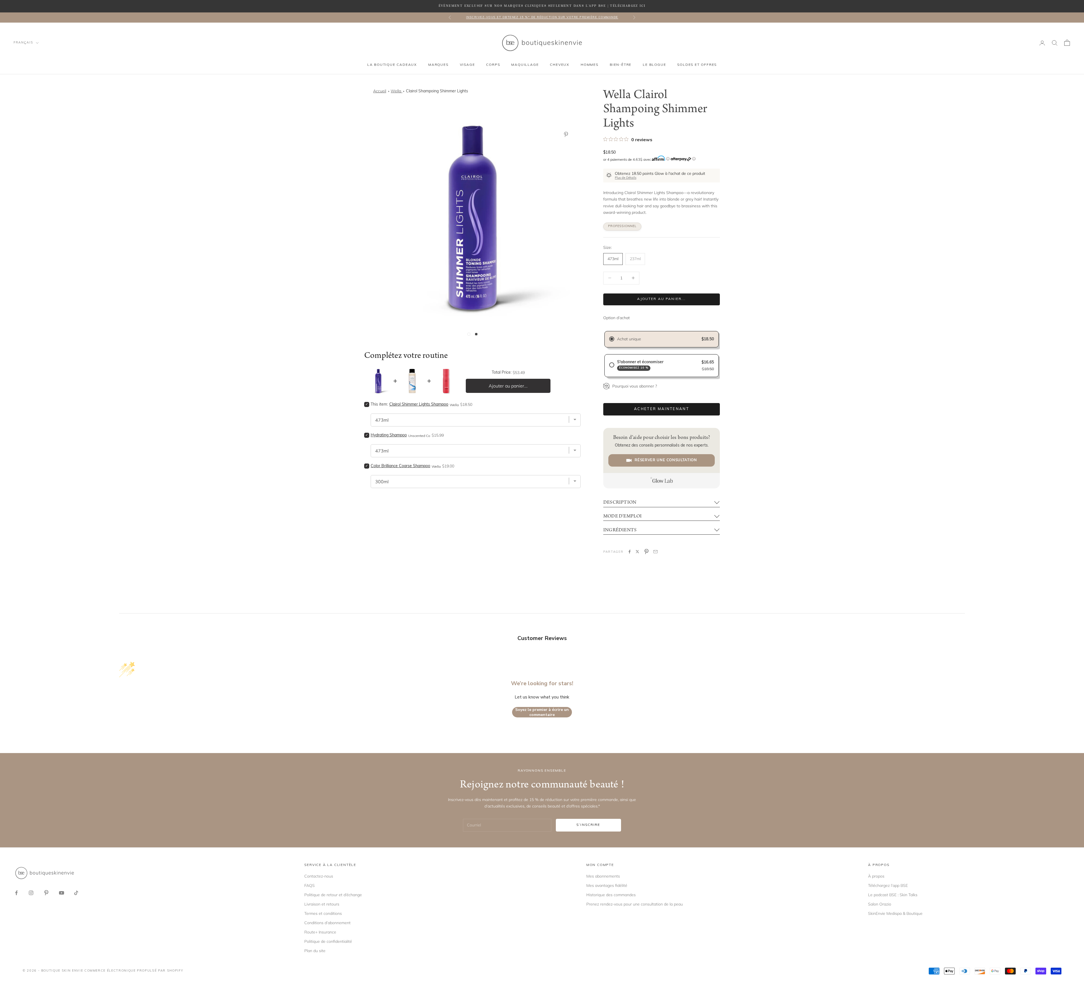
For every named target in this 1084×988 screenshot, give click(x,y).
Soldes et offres (697, 65)
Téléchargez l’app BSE (888, 885)
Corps (493, 65)
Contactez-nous (318, 876)
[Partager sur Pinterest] (646, 551)
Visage (467, 65)
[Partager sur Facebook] (629, 551)
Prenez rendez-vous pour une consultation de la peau (634, 904)
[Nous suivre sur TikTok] (76, 893)
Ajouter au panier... (661, 299)
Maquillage (525, 65)
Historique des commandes (611, 894)
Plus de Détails (625, 178)
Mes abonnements (603, 876)
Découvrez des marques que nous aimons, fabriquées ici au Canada (542, 17)
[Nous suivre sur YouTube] (61, 893)
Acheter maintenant (661, 409)
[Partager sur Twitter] (637, 551)
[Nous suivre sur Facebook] (16, 893)
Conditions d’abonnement (327, 922)
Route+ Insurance (320, 932)
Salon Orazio (879, 904)
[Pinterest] (567, 134)
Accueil (379, 90)
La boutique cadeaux (392, 65)
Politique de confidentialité (328, 941)
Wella (396, 90)
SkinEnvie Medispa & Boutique (895, 913)
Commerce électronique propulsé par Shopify (133, 970)
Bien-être (620, 65)
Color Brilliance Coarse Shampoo (400, 466)
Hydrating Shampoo (389, 435)
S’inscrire (588, 825)
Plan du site (314, 950)
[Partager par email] (655, 551)
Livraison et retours (321, 904)
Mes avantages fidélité (606, 885)
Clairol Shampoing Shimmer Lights (437, 91)
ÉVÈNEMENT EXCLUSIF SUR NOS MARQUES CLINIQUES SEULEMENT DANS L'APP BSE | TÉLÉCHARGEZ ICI (542, 6)
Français (23, 42)
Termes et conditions (323, 913)
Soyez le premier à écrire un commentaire (542, 712)
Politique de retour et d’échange (333, 894)
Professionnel (622, 226)
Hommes (589, 65)
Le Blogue (654, 65)
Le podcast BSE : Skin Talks (892, 894)
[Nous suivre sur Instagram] (31, 893)
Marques (438, 65)
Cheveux (559, 65)
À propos (876, 876)
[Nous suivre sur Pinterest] (46, 892)
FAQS (309, 885)
